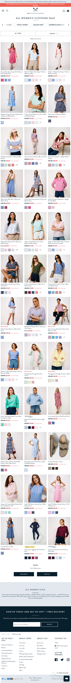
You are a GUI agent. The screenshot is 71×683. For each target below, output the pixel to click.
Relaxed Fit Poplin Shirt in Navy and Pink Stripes (34, 327)
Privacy (21, 662)
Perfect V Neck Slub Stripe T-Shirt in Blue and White (11, 372)
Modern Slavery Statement (26, 657)
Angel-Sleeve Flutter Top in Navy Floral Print (10, 285)
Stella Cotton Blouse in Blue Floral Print (11, 329)
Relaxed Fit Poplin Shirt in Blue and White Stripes (11, 242)
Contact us (4, 666)
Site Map (21, 665)
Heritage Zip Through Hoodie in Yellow (59, 374)
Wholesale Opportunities (25, 654)
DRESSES (8, 25)
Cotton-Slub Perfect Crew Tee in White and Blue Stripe (33, 242)
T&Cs (20, 670)
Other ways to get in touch (61, 647)
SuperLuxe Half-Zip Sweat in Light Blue (34, 420)
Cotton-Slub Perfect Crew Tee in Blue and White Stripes (35, 115)
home (3, 634)
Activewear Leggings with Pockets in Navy (34, 550)
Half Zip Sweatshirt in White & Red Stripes (58, 157)
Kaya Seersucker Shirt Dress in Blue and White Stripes (34, 462)
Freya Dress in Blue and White (57, 114)
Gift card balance (41, 648)
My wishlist (40, 646)
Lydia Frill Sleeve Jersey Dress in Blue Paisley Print (35, 505)
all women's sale (16, 634)
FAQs (3, 668)
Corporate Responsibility (25, 659)
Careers (21, 651)
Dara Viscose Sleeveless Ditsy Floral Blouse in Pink (58, 329)
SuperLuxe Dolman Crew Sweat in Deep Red (58, 550)
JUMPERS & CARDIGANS (56, 25)
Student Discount (6, 659)
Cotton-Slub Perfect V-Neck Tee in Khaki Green (34, 285)
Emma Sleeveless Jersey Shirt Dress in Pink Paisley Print (12, 72)
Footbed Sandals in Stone (55, 461)
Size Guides (4, 656)
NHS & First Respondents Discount (8, 662)
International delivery (7, 650)
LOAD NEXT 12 (24, 574)
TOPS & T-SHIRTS (22, 25)
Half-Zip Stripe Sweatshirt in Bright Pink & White (58, 200)
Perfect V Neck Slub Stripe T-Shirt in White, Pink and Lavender (59, 242)
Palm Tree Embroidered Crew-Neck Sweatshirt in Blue (11, 417)
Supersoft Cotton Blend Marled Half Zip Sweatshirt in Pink (11, 505)
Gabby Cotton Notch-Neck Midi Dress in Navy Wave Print (10, 462)
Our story (21, 646)
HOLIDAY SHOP (38, 25)
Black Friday (22, 668)
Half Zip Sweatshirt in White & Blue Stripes (11, 157)
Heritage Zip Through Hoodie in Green (33, 374)
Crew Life (21, 648)
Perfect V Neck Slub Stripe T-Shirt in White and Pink (59, 72)
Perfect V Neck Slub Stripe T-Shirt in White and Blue (35, 72)
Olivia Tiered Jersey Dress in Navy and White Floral (35, 200)
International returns (6, 653)
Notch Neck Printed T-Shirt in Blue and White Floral (58, 285)
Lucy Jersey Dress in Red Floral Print (58, 416)
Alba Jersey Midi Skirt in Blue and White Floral (10, 200)
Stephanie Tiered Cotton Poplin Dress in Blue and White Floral (12, 115)
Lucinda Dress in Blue (7, 546)
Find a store (22, 643)
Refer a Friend (41, 651)
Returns (3, 648)
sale (8, 634)
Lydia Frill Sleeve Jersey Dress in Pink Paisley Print (59, 505)
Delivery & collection (7, 645)
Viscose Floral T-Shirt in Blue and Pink (35, 157)
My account (40, 643)
